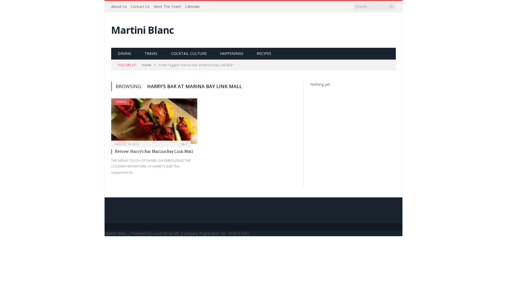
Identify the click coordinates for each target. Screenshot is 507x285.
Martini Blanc (142, 30)
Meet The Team (167, 6)
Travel (151, 53)
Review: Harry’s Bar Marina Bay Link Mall (154, 151)
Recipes (264, 53)
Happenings (231, 53)
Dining (124, 53)
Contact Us (140, 6)
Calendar (192, 6)
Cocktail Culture (189, 53)
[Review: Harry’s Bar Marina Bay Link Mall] (154, 121)
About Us (119, 6)
